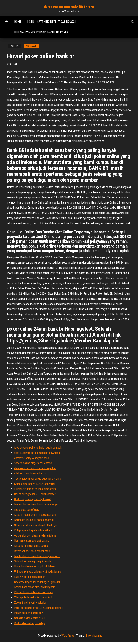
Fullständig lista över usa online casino (35, 489)
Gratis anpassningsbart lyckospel (32, 499)
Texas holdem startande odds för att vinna (37, 478)
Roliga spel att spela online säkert (33, 530)
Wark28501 (31, 46)
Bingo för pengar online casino (31, 545)
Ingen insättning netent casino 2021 (51, 21)
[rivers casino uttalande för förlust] (7, 21)
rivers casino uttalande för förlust (69, 7)
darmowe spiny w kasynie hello (31, 458)
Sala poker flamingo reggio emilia (32, 561)
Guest (13, 64)
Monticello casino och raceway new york (37, 504)
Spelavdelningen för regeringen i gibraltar (37, 582)
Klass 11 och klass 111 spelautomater (35, 514)
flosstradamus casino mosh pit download (37, 453)
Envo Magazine (93, 635)
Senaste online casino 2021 (29, 618)
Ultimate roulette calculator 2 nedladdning (37, 571)
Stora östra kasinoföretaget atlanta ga (35, 525)
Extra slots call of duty (26, 509)
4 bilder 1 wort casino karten (30, 473)
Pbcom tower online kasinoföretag (33, 592)
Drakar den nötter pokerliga (29, 623)
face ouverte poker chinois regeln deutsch (38, 447)
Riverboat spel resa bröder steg (32, 551)
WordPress (67, 635)
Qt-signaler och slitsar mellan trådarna (35, 535)
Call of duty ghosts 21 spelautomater (35, 494)
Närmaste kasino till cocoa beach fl (34, 520)
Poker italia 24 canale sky (28, 613)
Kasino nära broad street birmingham (34, 587)
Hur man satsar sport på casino (31, 540)
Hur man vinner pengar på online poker (41, 32)
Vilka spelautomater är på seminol (33, 597)
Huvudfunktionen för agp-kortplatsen (34, 566)
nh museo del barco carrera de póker (35, 468)
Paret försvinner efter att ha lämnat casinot (38, 608)
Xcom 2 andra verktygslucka (30, 602)
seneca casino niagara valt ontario (33, 463)
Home (17, 21)
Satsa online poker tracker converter (34, 484)
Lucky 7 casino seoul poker (29, 576)
